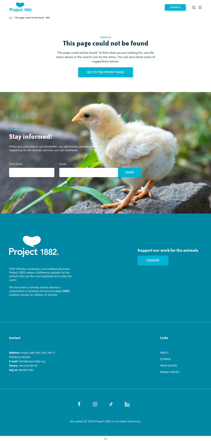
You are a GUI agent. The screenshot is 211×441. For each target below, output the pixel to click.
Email (62, 164)
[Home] (21, 7)
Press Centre (168, 365)
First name (15, 164)
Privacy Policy (169, 372)
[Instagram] (95, 404)
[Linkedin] (127, 404)
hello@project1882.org (31, 361)
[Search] (194, 7)
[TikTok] (111, 404)
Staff (106, 438)
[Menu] (200, 7)
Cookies (165, 359)
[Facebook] (79, 404)
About (164, 352)
